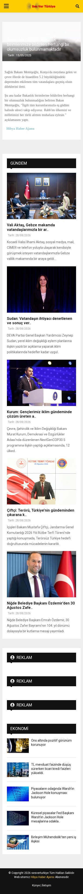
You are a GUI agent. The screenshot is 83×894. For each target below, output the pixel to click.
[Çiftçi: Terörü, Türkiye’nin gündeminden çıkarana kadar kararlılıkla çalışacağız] (41, 481)
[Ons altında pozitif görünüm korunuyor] (18, 745)
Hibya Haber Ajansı (42, 877)
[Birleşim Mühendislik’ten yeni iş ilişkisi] (18, 842)
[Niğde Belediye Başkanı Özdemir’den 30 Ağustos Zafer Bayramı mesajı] (41, 574)
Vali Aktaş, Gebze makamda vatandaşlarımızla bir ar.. (31, 227)
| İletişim (45, 885)
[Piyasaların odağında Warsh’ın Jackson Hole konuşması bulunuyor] (18, 794)
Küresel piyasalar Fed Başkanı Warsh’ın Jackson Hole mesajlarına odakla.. (52, 817)
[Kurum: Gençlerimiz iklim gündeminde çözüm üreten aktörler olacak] (41, 383)
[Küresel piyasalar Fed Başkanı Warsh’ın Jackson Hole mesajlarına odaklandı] (18, 818)
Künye (36, 885)
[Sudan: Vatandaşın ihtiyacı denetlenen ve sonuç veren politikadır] (41, 289)
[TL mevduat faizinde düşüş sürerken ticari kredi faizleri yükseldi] (18, 769)
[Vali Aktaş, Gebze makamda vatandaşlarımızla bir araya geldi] (41, 196)
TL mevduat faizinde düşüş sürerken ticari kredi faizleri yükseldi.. (51, 769)
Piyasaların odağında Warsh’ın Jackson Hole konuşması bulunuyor (52, 793)
